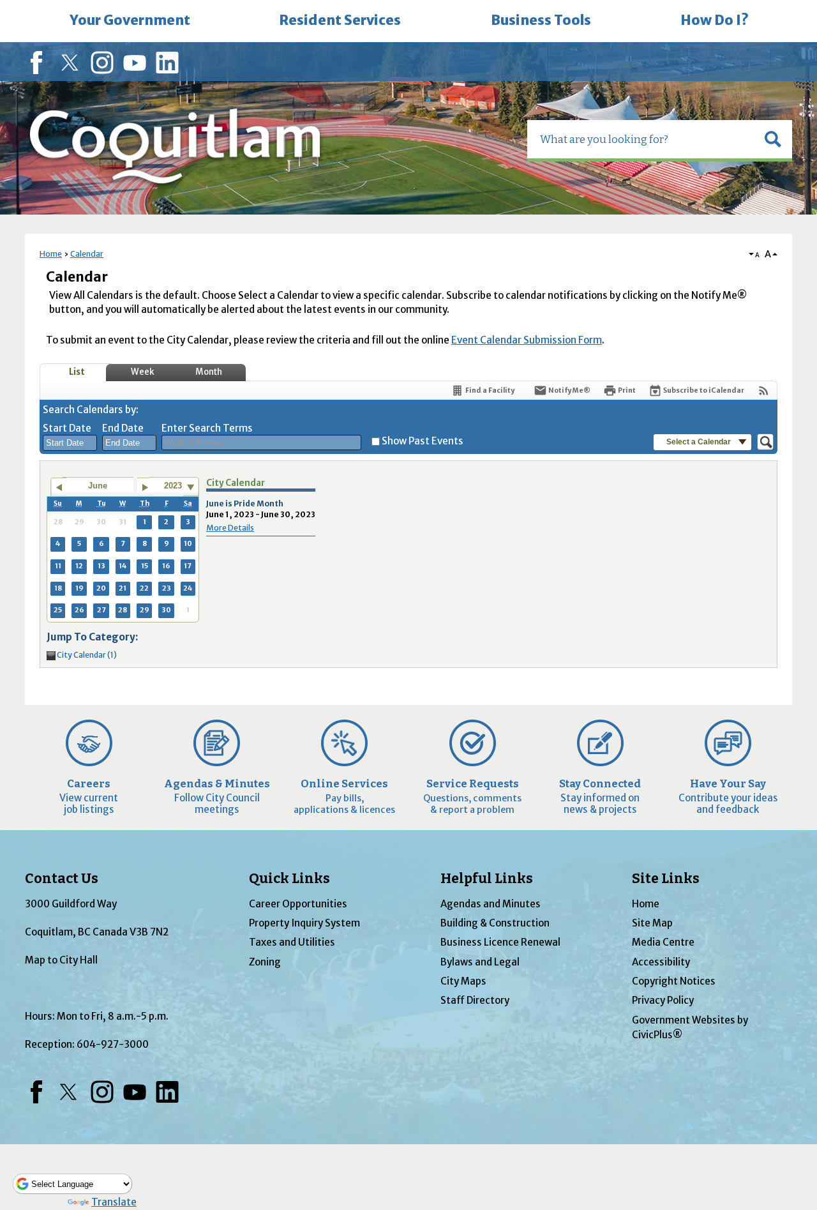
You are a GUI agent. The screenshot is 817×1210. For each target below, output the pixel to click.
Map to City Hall (61, 960)
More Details (230, 528)
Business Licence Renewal (500, 942)
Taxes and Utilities (292, 942)
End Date (123, 428)
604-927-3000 (113, 1044)
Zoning (265, 962)
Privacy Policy (663, 1000)
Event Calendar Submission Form (526, 340)
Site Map (652, 923)
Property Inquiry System (304, 923)
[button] (773, 139)
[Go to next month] (145, 487)
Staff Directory (474, 1000)
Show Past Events (422, 441)
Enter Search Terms (207, 428)
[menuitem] (129, 21)
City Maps (463, 981)
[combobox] (69, 443)
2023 (173, 485)
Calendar (86, 254)
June (97, 485)
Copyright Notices (674, 981)
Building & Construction (495, 923)
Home (51, 254)
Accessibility (661, 962)
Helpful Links (486, 878)
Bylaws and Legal (480, 962)
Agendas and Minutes (490, 904)
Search (1, 2)
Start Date (67, 428)
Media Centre (663, 942)
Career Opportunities (298, 904)
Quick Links (289, 878)
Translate (114, 1202)
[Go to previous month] (58, 487)
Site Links (666, 878)
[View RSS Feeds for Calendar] (763, 390)
